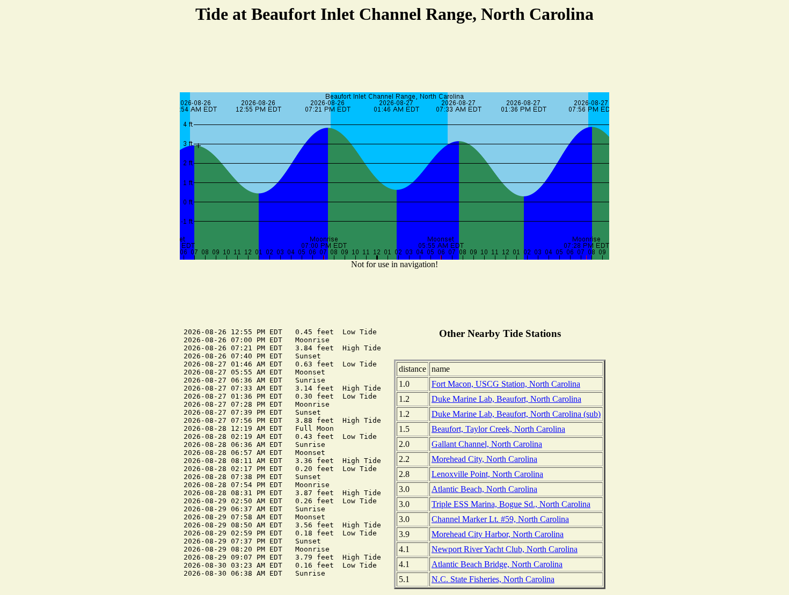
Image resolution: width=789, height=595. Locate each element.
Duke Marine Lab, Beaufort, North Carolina (506, 398)
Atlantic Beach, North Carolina (484, 489)
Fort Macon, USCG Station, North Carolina (506, 383)
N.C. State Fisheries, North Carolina (493, 579)
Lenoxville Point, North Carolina (487, 474)
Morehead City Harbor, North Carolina (498, 534)
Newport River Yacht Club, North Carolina (505, 549)
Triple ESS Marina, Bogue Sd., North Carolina (511, 504)
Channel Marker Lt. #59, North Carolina (500, 519)
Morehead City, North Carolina (484, 459)
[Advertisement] (394, 59)
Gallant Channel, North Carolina (487, 444)
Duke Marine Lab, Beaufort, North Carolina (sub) (516, 413)
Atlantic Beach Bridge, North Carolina (497, 564)
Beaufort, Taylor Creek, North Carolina (498, 429)
